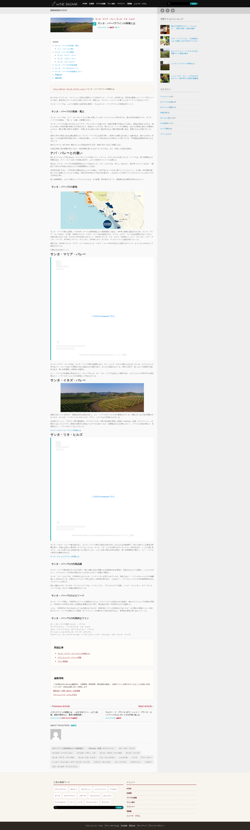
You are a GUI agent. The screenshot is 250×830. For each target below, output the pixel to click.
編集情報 (58, 78)
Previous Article (60, 706)
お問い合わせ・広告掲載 (70, 690)
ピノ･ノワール (120, 762)
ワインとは (164, 134)
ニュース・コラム (140, 3)
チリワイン (106, 802)
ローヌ (57, 795)
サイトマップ (142, 826)
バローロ (82, 795)
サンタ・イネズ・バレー (66, 58)
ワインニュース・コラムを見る (65, 694)
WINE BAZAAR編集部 (69, 718)
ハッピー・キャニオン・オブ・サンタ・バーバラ (71, 762)
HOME (85, 3)
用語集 (129, 3)
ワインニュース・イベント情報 (69, 657)
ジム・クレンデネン (107, 757)
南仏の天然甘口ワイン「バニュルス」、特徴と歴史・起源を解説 (183, 27)
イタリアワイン (69, 795)
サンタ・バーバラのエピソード (67, 68)
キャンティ (107, 795)
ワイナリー (121, 3)
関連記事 (58, 75)
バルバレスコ (94, 795)
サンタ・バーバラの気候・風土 (67, 45)
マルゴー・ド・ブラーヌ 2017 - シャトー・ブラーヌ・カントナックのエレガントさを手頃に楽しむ (128, 713)
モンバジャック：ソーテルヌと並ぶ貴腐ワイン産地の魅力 (184, 52)
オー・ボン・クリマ (126, 748)
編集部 (111, 27)
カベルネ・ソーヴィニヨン (62, 753)
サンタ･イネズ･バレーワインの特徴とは (65, 430)
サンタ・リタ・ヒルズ (125, 19)
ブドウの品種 (100, 3)
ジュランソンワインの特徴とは (183, 63)
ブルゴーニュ (135, 762)
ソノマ (134, 757)
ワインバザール (59, 89)
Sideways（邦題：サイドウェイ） (102, 748)
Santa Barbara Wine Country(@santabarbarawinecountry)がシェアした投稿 (103, 535)
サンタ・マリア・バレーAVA (63, 757)
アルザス (113, 789)
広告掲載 (124, 826)
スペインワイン (92, 802)
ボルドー (73, 789)
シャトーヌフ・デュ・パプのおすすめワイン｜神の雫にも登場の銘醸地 (184, 77)
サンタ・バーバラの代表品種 (66, 65)
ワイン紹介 (111, 3)
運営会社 (56, 690)
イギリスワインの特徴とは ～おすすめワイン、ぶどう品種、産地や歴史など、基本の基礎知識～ (74, 713)
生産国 (91, 3)
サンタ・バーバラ (132, 753)
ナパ (72, 802)
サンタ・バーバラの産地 (64, 52)
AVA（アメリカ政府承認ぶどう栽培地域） (68, 748)
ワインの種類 (168, 107)
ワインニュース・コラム (94, 826)
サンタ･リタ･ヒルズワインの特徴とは (64, 556)
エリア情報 (164, 128)
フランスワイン (61, 789)
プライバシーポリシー (156, 826)
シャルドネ (123, 757)
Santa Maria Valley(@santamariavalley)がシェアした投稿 (102, 355)
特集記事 (163, 112)
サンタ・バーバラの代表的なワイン (68, 71)
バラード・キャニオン (102, 762)
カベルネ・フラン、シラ (86, 753)
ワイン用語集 (63, 661)
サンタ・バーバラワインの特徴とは (116, 23)
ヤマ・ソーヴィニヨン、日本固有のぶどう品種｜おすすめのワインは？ (184, 39)
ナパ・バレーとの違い (65, 49)
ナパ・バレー (146, 757)
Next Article (146, 706)
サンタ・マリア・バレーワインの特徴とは (74, 653)
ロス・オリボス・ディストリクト (65, 766)
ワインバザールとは (112, 826)
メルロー (148, 762)
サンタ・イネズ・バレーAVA (111, 753)
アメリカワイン (61, 802)
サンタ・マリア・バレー (105, 19)
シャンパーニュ (100, 789)
